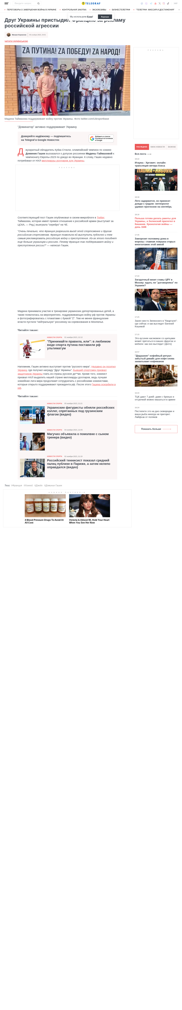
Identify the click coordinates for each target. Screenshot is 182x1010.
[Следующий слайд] (179, 10)
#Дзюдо (38, 485)
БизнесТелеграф (121, 10)
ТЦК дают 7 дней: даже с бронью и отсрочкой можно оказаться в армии (155, 398)
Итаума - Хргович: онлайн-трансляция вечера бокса (150, 164)
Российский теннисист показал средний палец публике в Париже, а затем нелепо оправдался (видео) (78, 464)
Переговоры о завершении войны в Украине (31, 10)
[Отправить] (38, 3)
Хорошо (105, 17)
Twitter (100, 217)
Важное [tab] (172, 147)
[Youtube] (155, 3)
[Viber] (146, 3)
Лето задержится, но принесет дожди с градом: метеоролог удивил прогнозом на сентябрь (153, 204)
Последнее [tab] (141, 147)
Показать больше (151, 429)
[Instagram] (164, 3)
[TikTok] (168, 3)
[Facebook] (142, 3)
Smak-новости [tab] (157, 147)
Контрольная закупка (74, 10)
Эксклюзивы (99, 10)
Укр (175, 3)
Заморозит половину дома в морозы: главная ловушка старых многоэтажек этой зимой (155, 241)
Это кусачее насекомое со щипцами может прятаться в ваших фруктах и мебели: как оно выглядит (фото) (155, 341)
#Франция (16, 485)
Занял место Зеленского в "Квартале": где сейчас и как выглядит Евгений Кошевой (156, 323)
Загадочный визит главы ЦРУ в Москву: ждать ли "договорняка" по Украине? (156, 282)
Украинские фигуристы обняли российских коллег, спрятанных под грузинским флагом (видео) (80, 411)
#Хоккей (28, 485)
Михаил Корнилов (19, 35)
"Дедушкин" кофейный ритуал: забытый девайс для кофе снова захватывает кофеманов (154, 358)
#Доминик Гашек (53, 485)
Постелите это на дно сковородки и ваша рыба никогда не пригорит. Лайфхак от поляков (154, 414)
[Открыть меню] (6, 3)
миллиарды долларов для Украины (63, 160)
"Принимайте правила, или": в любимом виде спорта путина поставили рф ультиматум (78, 345)
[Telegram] (151, 3)
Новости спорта (54, 337)
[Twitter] (160, 3)
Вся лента (140, 154)
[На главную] (91, 3)
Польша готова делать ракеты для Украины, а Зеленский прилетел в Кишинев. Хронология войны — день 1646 (155, 222)
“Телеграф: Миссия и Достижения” (155, 10)
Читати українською (16, 41)
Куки (89, 16)
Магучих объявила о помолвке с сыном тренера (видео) (78, 435)
